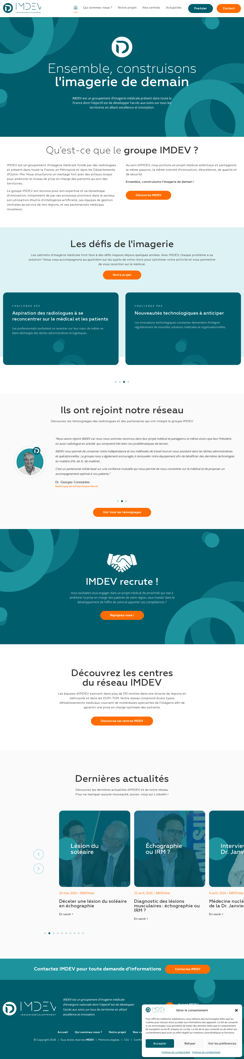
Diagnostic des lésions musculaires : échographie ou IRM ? (167, 906)
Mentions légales (109, 1040)
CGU (126, 1040)
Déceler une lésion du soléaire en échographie (93, 903)
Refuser (190, 1043)
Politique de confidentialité (176, 1052)
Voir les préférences (222, 1043)
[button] (236, 1010)
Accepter (159, 1043)
